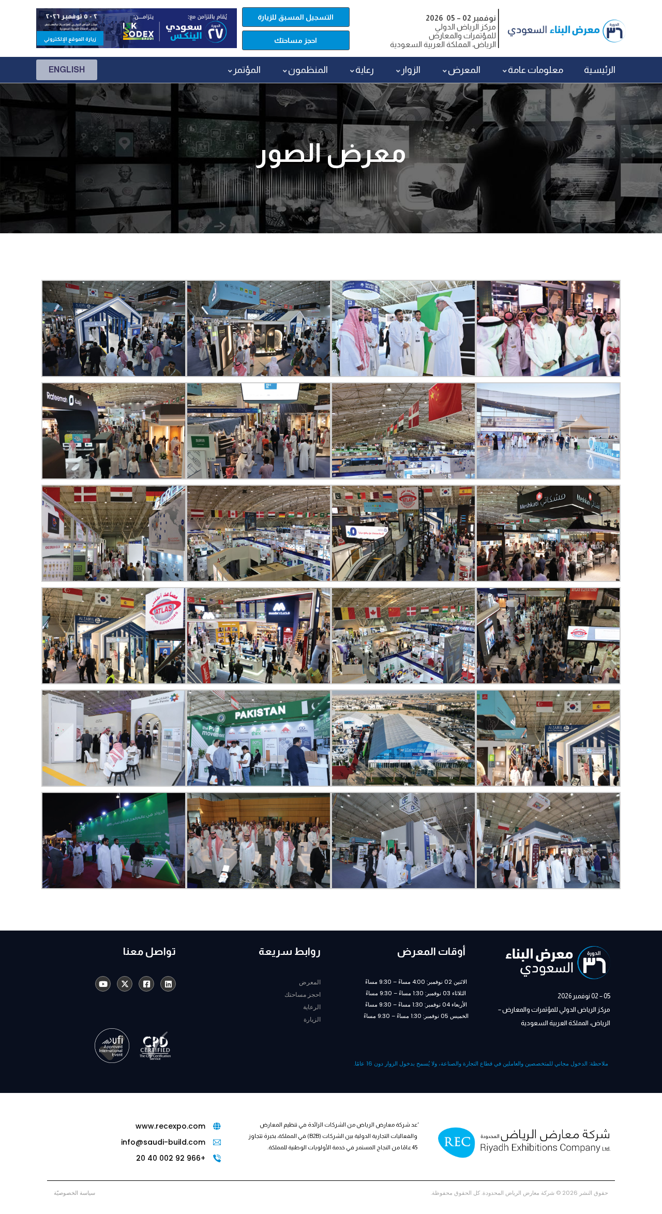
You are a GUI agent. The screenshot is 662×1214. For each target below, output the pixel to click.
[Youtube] (103, 984)
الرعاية (312, 1006)
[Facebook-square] (146, 984)
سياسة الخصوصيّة (74, 1193)
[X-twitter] (124, 984)
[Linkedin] (168, 984)
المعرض (310, 982)
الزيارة (312, 1019)
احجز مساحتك (302, 994)
